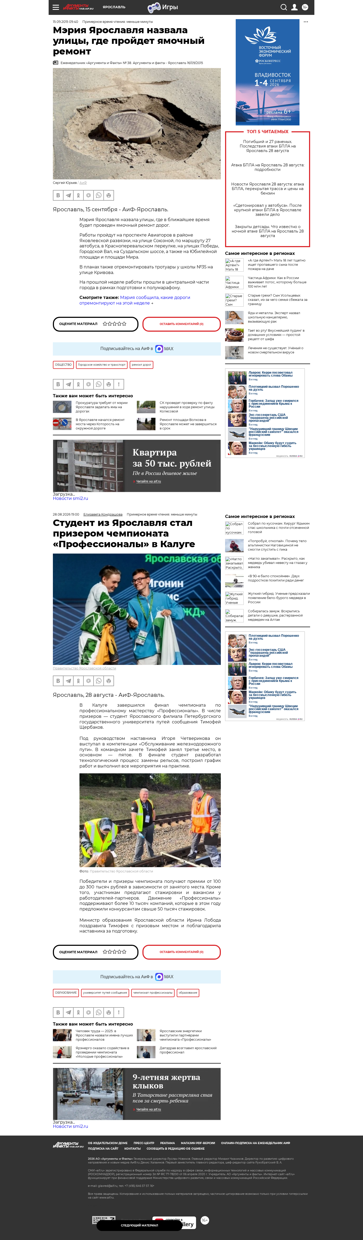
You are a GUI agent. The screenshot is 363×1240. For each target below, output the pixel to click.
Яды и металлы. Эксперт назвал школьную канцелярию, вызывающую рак (274, 317)
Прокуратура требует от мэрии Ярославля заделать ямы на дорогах (102, 407)
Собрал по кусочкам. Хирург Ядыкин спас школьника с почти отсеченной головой (279, 527)
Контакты (132, 1148)
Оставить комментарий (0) (182, 324)
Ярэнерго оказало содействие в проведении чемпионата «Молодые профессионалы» (102, 1052)
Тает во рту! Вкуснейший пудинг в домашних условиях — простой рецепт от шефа (276, 334)
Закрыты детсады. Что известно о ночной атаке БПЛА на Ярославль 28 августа (268, 231)
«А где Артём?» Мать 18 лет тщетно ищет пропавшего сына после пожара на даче (277, 264)
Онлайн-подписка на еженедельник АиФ (255, 1143)
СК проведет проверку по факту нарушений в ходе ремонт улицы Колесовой (187, 407)
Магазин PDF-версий (198, 1143)
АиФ (83, 183)
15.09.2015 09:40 (65, 22)
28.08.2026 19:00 (66, 514)
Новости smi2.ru (70, 498)
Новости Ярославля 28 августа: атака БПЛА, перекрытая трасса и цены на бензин (267, 189)
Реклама (167, 1143)
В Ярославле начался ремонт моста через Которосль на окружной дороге (100, 424)
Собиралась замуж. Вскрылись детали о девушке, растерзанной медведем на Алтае (275, 615)
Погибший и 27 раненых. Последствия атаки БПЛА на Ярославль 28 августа (268, 146)
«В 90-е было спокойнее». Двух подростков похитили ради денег (276, 578)
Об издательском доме (108, 1143)
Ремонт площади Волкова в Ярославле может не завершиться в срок (188, 424)
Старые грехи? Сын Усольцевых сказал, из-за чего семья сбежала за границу (277, 299)
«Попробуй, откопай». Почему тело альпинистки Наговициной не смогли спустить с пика (277, 545)
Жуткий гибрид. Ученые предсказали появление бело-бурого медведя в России (279, 598)
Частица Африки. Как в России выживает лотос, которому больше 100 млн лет (277, 282)
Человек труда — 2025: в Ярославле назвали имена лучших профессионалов (104, 1035)
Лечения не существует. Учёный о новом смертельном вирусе (275, 350)
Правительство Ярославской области (84, 668)
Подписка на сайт (103, 1148)
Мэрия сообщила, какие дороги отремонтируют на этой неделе (134, 300)
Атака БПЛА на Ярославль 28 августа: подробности (267, 167)
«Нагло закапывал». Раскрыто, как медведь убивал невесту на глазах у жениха (277, 562)
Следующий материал (139, 1225)
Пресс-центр (144, 1143)
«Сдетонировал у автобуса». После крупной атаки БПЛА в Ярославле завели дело (267, 210)
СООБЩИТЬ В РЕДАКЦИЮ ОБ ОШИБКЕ (176, 1148)
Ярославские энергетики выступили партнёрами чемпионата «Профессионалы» (185, 1035)
